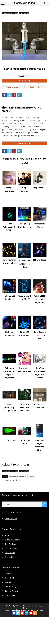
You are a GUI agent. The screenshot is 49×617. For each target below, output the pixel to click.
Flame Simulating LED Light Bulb (9, 407)
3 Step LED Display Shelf (24, 334)
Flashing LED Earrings (24, 189)
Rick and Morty (10, 587)
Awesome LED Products (17, 477)
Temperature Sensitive (11, 480)
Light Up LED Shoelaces (9, 297)
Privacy (23, 610)
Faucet (31, 477)
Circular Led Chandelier (39, 406)
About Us (40, 610)
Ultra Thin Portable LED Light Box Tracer (39, 373)
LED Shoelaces (39, 260)
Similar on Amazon (13, 87)
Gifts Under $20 (10, 557)
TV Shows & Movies (12, 540)
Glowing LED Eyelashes (9, 189)
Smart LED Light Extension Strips (39, 445)
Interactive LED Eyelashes (24, 370)
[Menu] (2, 3)
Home (7, 610)
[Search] (45, 3)
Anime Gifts (9, 535)
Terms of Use (15, 610)
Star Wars (8, 582)
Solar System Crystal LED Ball (40, 335)
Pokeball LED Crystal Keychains (39, 299)
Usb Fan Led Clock (24, 442)
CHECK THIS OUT (32, 81)
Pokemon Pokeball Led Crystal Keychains (9, 373)
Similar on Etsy (35, 87)
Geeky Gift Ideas (11, 519)
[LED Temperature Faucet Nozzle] (24, 41)
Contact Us (31, 610)
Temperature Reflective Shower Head (24, 407)
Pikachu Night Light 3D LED (24, 297)
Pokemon (8, 574)
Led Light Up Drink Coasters (24, 225)
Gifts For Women (11, 548)
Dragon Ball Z (10, 595)
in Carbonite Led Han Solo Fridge (24, 263)
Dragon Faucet (39, 187)
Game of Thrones (11, 591)
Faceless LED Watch (39, 225)
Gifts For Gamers (11, 544)
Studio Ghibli (9, 578)
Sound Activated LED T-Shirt (9, 227)
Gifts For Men (10, 553)
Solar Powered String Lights (9, 261)
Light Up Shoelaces (9, 334)
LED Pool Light (9, 440)
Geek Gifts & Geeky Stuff (10, 13)
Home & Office (24, 13)
